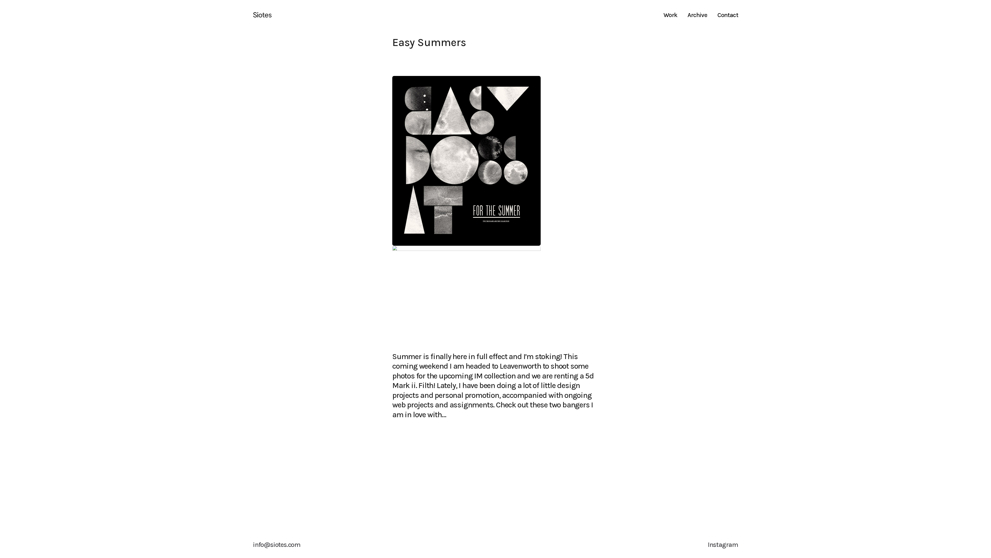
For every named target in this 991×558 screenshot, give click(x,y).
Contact (727, 15)
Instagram (723, 545)
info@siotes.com (276, 545)
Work (670, 15)
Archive (697, 15)
